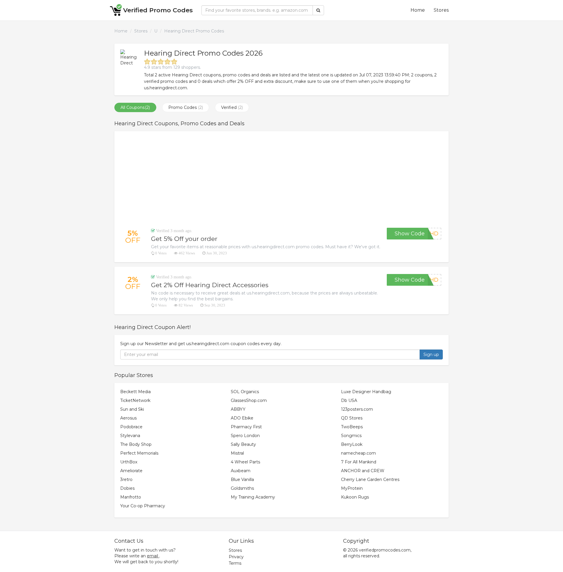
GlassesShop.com (249, 400)
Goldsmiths (242, 488)
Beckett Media (135, 391)
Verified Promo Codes (158, 10)
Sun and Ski (132, 409)
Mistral (237, 453)
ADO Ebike (242, 418)
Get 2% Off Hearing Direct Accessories (209, 285)
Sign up (431, 354)
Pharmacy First (246, 426)
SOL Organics (245, 391)
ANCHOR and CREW (362, 470)
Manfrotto (130, 497)
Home (418, 10)
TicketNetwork (135, 400)
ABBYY (238, 409)
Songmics (351, 435)
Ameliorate (131, 470)
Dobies (127, 488)
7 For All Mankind (358, 462)
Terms (235, 563)
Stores (441, 10)
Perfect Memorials (139, 453)
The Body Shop (136, 444)
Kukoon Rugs (355, 497)
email (152, 556)
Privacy (236, 556)
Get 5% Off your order (184, 238)
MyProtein (352, 488)
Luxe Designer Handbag (366, 391)
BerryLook (351, 444)
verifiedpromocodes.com (385, 550)
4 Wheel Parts (245, 462)
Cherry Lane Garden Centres (370, 479)
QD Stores (351, 418)
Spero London (245, 435)
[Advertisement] (281, 179)
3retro (126, 479)
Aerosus (128, 418)
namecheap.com (358, 453)
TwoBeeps (352, 426)
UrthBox (128, 462)
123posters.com (357, 409)
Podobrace (131, 426)
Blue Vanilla (242, 479)
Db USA (349, 400)
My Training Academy (253, 497)
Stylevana (130, 435)
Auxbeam (240, 470)
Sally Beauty (243, 444)
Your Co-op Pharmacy (142, 505)
